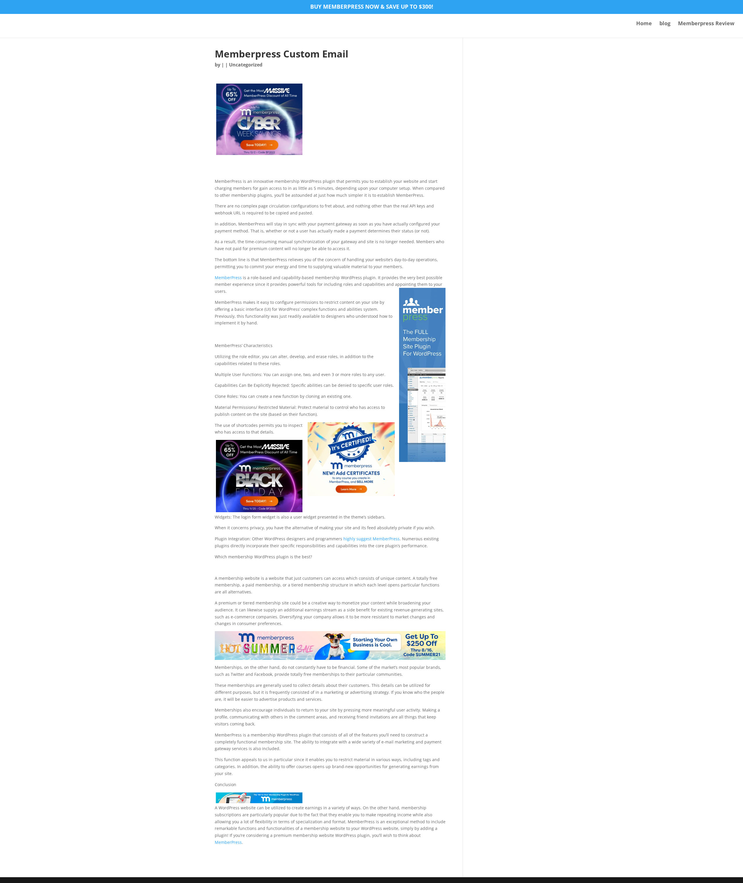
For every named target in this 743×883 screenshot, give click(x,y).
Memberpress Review (706, 24)
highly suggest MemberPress (371, 538)
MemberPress (228, 277)
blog (664, 24)
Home (644, 24)
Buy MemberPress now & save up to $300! (371, 7)
